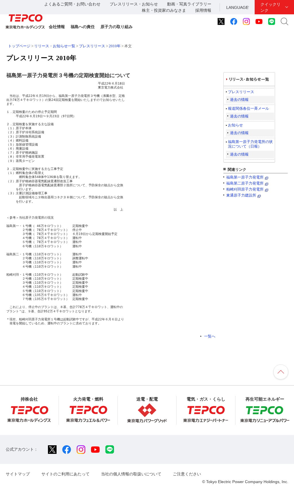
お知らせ (235, 125)
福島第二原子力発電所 (245, 183)
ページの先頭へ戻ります (280, 371)
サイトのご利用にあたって (65, 474)
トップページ (19, 46)
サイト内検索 (284, 21)
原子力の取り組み (116, 26)
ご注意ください (187, 474)
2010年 (115, 46)
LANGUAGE (237, 7)
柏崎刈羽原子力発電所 (245, 189)
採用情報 (203, 10)
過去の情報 (239, 99)
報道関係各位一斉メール (248, 108)
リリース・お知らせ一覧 (54, 46)
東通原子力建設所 (241, 195)
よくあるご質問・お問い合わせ (72, 4)
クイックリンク (270, 7)
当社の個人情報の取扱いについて (131, 474)
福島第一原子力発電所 (245, 177)
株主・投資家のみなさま (164, 10)
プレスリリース (92, 46)
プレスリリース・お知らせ (134, 4)
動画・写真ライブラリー (189, 4)
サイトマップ (18, 474)
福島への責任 (83, 26)
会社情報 (57, 26)
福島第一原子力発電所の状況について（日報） (250, 144)
